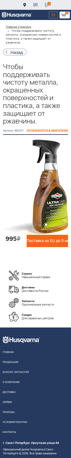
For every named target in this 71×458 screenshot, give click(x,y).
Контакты (35, 5)
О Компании (11, 382)
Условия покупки (15, 422)
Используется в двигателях (47, 130)
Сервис (7, 402)
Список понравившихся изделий (46, 5)
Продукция (10, 362)
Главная (8, 352)
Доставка (25, 5)
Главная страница (18, 27)
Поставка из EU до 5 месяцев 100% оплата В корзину (47, 241)
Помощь (9, 412)
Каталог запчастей (16, 372)
